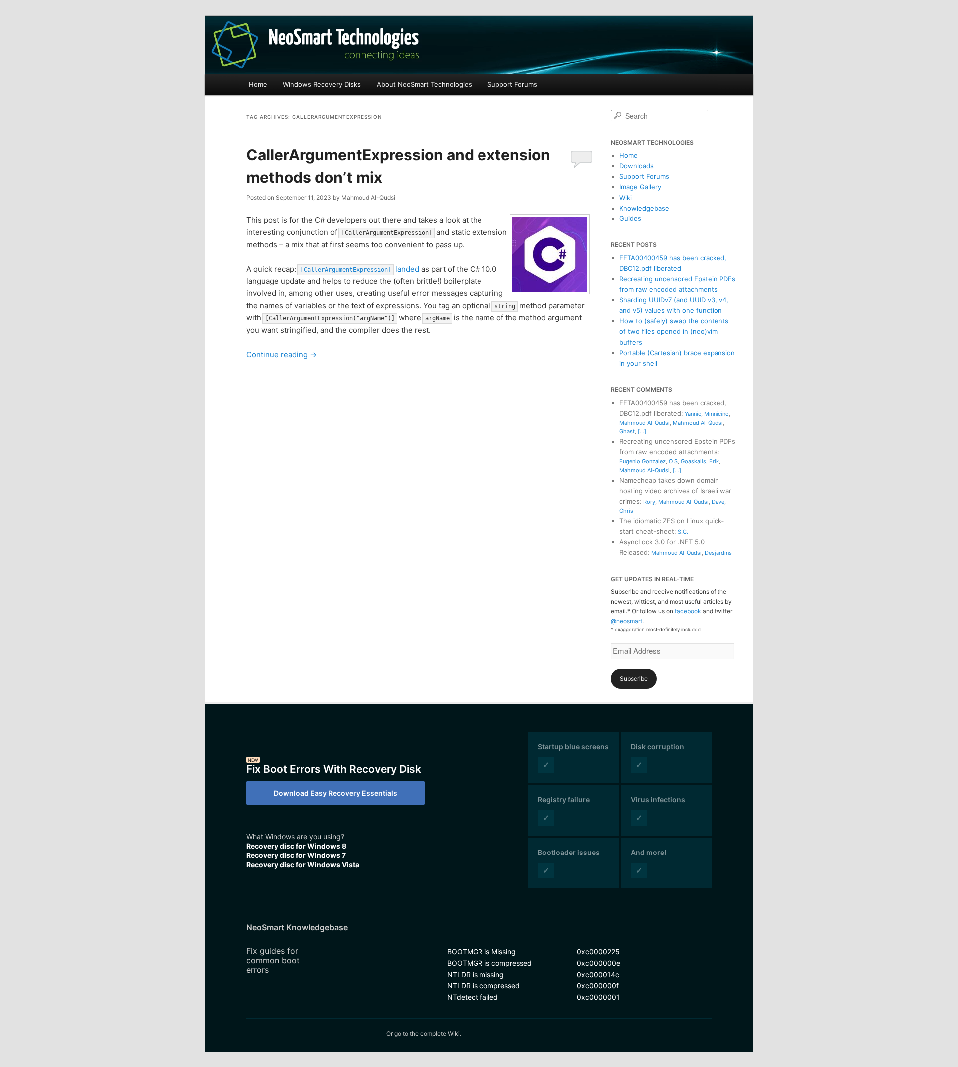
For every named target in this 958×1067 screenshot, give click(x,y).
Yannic (693, 413)
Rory (649, 501)
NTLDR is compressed (483, 985)
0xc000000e (598, 963)
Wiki (625, 198)
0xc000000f (598, 985)
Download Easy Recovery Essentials (335, 793)
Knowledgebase (644, 208)
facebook (688, 611)
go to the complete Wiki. (427, 1033)
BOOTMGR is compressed (489, 963)
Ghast (627, 431)
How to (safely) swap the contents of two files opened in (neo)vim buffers (673, 331)
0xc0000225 (598, 951)
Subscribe (634, 678)
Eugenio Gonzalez (642, 461)
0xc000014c (598, 974)
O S (673, 461)
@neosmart (626, 621)
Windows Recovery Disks (322, 84)
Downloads (636, 166)
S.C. (683, 531)
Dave (718, 501)
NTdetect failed (472, 997)
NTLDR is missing (475, 974)
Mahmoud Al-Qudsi (644, 422)
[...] (642, 431)
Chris (626, 510)
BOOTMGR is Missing (481, 951)
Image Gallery (640, 187)
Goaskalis (693, 461)
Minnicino (716, 413)
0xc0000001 (598, 997)
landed (359, 269)
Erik (714, 461)
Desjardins (718, 552)
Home (258, 84)
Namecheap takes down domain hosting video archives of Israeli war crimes (675, 490)
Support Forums (512, 84)
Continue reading (281, 354)
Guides (630, 218)
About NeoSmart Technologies (424, 84)
